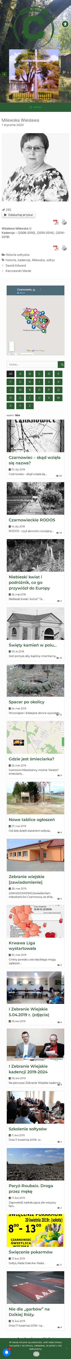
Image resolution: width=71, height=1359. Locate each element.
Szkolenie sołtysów (28, 1128)
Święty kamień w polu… (33, 645)
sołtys (50, 260)
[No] (67, 1348)
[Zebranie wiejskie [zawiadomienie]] (35, 855)
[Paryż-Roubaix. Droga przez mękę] (35, 1164)
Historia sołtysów (18, 254)
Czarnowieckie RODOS (32, 520)
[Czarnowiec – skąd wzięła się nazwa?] (35, 436)
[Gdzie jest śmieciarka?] (35, 737)
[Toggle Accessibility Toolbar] (65, 24)
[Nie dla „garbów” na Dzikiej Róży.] (35, 1287)
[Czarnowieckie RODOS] (35, 498)
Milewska (38, 260)
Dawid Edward (16, 265)
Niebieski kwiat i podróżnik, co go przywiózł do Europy (29, 583)
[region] (33, 74)
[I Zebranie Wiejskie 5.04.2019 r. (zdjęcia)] (35, 987)
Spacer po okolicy (26, 702)
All (10, 373)
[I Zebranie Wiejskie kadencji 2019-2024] (35, 1045)
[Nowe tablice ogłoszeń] (35, 798)
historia (11, 260)
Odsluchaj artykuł (20, 215)
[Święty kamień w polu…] (35, 623)
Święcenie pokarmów (31, 1252)
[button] (4, 74)
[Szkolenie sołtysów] (35, 1107)
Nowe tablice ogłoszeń (32, 819)
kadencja (24, 260)
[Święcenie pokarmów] (35, 1230)
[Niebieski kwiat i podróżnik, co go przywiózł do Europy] (35, 555)
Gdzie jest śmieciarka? (31, 759)
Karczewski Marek (18, 271)
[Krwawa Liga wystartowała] (35, 921)
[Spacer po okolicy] (35, 680)
